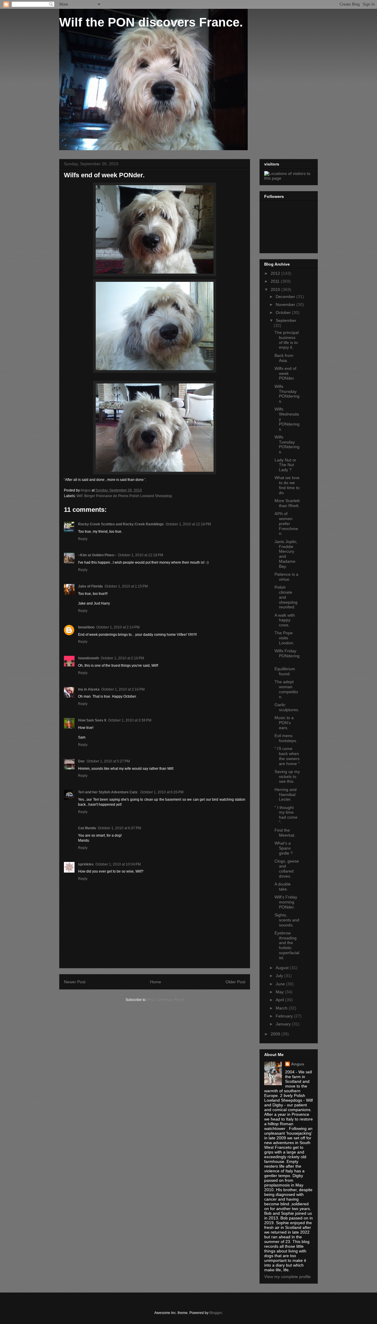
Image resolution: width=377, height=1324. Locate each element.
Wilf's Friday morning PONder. (286, 902)
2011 (276, 281)
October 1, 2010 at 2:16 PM (122, 658)
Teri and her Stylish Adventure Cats (108, 792)
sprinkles (86, 864)
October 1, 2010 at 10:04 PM (118, 864)
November (286, 304)
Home (155, 981)
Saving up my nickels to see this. (287, 776)
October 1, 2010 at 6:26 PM (161, 792)
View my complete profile (287, 1276)
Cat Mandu (87, 828)
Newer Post (74, 981)
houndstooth (88, 658)
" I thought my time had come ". (286, 815)
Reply (82, 539)
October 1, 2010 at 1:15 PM (126, 586)
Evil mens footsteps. (286, 738)
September (286, 320)
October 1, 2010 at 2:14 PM (118, 627)
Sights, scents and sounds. (287, 920)
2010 (276, 289)
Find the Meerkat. (285, 833)
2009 (276, 1034)
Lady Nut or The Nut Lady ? (285, 465)
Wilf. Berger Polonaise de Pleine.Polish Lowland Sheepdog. (125, 496)
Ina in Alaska (89, 689)
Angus (297, 1064)
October (284, 312)
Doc (81, 761)
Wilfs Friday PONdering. (287, 655)
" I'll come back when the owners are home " (287, 756)
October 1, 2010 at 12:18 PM (140, 555)
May (280, 991)
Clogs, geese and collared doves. (287, 868)
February (285, 1016)
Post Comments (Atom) (165, 1000)
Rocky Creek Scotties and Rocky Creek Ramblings (121, 524)
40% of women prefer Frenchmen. (286, 523)
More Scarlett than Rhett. (287, 503)
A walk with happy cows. (285, 620)
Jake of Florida (90, 586)
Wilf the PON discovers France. (151, 22)
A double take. (283, 886)
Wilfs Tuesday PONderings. (287, 444)
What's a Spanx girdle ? (284, 848)
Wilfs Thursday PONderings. (287, 393)
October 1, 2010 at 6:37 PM (119, 828)
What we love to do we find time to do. (287, 485)
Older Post (235, 981)
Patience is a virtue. (286, 577)
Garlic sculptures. (287, 707)
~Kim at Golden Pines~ (97, 555)
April (280, 999)
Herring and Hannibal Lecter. (286, 794)
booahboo (86, 627)
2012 (276, 273)
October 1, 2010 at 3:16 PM (123, 689)
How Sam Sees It (92, 720)
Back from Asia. (284, 358)
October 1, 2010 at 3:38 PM (129, 720)
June (281, 984)
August (283, 967)
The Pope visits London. (284, 637)
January (284, 1024)
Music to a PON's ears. (284, 722)
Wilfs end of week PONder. (285, 373)
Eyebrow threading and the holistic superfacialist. (287, 945)
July (280, 975)
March (282, 1008)
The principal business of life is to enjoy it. (287, 340)
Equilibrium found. (285, 671)
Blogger (215, 1313)
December (286, 296)
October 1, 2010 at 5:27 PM (108, 761)
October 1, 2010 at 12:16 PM (188, 524)
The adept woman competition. (286, 689)
